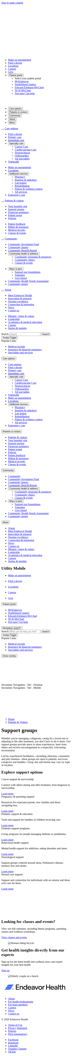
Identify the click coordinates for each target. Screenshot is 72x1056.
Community (14, 115)
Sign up (5, 970)
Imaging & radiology (26, 179)
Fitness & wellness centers (29, 188)
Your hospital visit (17, 206)
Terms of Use (15, 1025)
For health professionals (20, 1001)
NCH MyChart (23, 90)
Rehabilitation (22, 185)
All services (21, 191)
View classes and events (14, 937)
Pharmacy (20, 176)
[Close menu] (2, 129)
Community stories (18, 284)
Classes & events (17, 233)
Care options (15, 108)
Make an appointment (19, 59)
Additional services (18, 173)
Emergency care (16, 195)
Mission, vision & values (21, 316)
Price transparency (17, 1034)
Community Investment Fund (23, 244)
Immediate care (16, 140)
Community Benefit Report (22, 250)
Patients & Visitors (18, 722)
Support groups (16, 209)
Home (11, 719)
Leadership (14, 319)
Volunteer (20, 275)
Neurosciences (22, 152)
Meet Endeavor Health (20, 295)
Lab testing (20, 182)
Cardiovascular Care (25, 149)
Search (5, 334)
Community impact (18, 247)
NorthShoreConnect (25, 84)
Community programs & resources (33, 256)
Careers (12, 68)
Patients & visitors (18, 112)
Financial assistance (18, 212)
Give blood (21, 278)
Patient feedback (16, 224)
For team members (18, 1004)
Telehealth (13, 161)
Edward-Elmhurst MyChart (29, 87)
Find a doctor (15, 62)
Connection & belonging (21, 304)
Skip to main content (12, 2)
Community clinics (25, 259)
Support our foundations (27, 272)
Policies (12, 218)
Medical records (16, 230)
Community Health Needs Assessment (28, 281)
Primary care (14, 137)
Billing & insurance (18, 227)
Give (10, 71)
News (11, 307)
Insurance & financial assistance (25, 349)
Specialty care (16, 143)
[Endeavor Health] (36, 102)
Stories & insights (17, 328)
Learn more (7, 793)
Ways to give (15, 269)
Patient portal (15, 75)
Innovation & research (19, 298)
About (12, 119)
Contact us (13, 310)
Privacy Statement (17, 1028)
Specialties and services (20, 352)
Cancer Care (21, 146)
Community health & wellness (23, 253)
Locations (13, 65)
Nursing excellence (18, 301)
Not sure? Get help (25, 93)
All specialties (22, 158)
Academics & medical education (25, 322)
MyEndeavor (22, 81)
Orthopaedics (22, 155)
